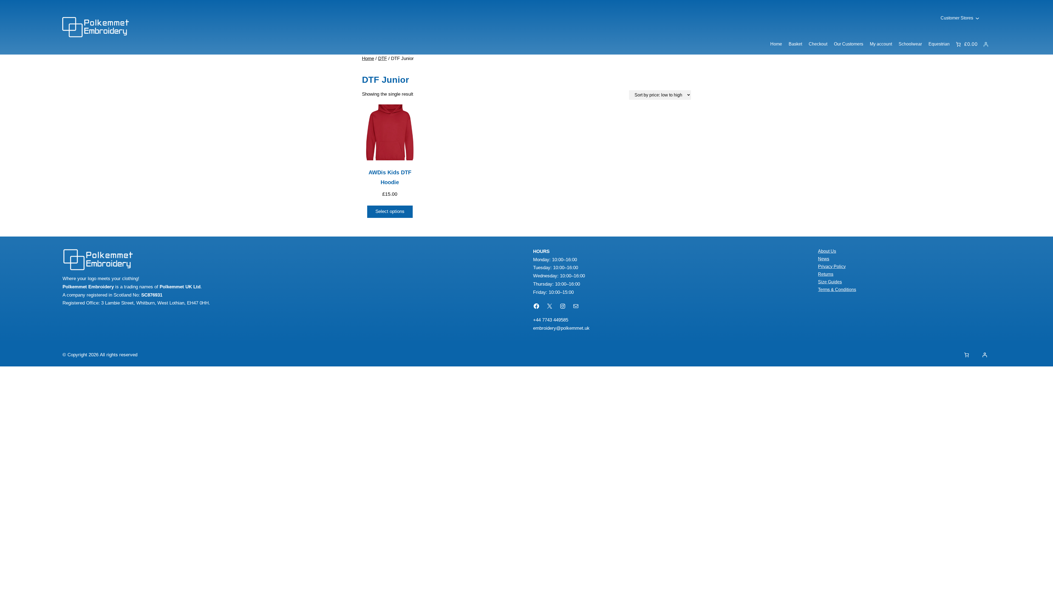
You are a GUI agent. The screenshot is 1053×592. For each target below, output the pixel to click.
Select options (389, 211)
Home (368, 58)
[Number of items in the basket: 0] (966, 355)
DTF (382, 58)
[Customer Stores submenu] (977, 18)
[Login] (986, 44)
